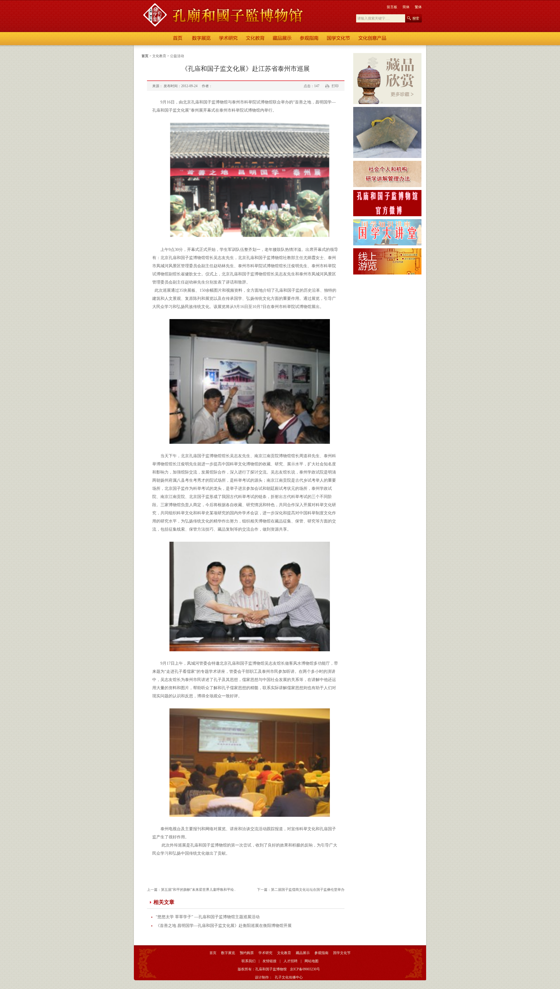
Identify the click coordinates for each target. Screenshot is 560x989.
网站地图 (311, 961)
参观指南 (321, 953)
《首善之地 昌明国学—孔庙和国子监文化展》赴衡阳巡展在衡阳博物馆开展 (224, 925)
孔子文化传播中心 (289, 977)
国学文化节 (342, 953)
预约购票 (247, 953)
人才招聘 (291, 961)
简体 (406, 7)
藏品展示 (303, 953)
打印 (335, 86)
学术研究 (265, 953)
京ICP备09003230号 (305, 969)
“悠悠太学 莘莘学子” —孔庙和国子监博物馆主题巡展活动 (208, 917)
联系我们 (249, 961)
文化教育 (159, 56)
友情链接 (269, 961)
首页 (144, 56)
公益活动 (177, 56)
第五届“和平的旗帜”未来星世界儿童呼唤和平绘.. (198, 890)
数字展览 (228, 953)
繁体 (418, 7)
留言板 (392, 7)
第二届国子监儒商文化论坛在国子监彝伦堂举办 (307, 890)
